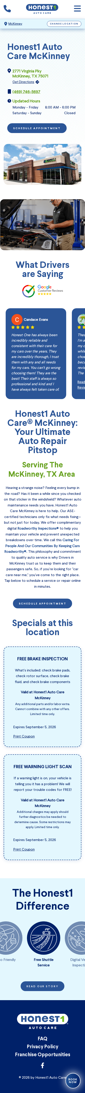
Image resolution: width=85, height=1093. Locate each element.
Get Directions (23, 82)
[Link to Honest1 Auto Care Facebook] (42, 1067)
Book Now (73, 1081)
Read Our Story (42, 986)
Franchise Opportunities (42, 1055)
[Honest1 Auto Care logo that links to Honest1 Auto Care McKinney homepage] (42, 9)
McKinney (15, 24)
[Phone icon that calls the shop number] (7, 9)
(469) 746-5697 (26, 91)
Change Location (64, 24)
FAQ (42, 1039)
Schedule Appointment (37, 128)
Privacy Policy (42, 1047)
